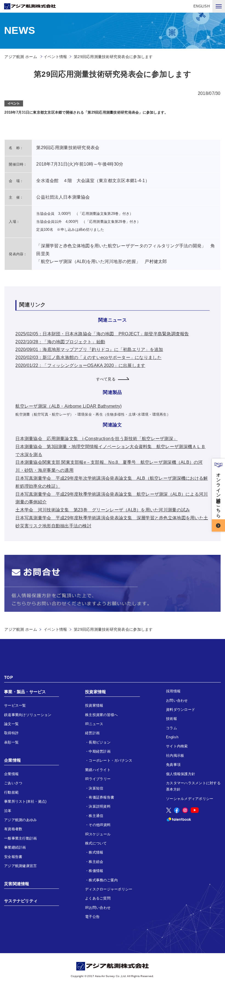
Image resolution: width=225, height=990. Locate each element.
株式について (96, 843)
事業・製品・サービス (25, 691)
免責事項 (173, 765)
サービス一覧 (15, 705)
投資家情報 (95, 691)
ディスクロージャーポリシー (108, 889)
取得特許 (11, 733)
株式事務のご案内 (103, 880)
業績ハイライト (98, 770)
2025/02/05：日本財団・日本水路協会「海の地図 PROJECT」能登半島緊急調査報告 (102, 333)
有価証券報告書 (101, 797)
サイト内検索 (177, 746)
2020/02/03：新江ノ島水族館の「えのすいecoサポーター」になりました (88, 357)
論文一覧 (11, 724)
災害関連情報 (16, 883)
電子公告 (92, 917)
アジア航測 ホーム (20, 629)
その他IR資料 (100, 825)
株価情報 (96, 871)
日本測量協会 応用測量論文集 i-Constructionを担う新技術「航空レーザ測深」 (96, 438)
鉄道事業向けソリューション (27, 715)
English (172, 737)
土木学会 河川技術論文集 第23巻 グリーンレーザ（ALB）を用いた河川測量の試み (102, 510)
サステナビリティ (21, 900)
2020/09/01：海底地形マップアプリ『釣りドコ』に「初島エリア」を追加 (89, 349)
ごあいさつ (13, 783)
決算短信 (96, 788)
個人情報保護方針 (180, 774)
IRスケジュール (98, 834)
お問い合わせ (177, 700)
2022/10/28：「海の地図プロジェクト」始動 (60, 341)
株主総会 (96, 862)
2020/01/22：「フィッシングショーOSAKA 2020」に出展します (80, 365)
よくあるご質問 (98, 898)
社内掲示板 (175, 755)
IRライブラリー (98, 779)
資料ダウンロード (180, 709)
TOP (8, 677)
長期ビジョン (100, 742)
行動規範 (11, 792)
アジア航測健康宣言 (20, 866)
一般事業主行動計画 (20, 838)
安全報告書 (13, 857)
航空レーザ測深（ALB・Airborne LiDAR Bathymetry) (68, 406)
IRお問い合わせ (98, 908)
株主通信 (96, 816)
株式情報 (96, 852)
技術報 (171, 719)
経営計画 (92, 733)
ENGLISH (201, 6)
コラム (171, 728)
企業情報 (12, 760)
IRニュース (94, 724)
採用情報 (173, 691)
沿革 (8, 811)
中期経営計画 (100, 751)
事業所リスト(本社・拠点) (25, 801)
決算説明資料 (100, 806)
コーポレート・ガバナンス (110, 760)
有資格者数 (13, 829)
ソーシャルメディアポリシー (189, 799)
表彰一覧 (11, 742)
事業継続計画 (15, 847)
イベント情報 (55, 56)
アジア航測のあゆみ (20, 820)
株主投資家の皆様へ (101, 715)
